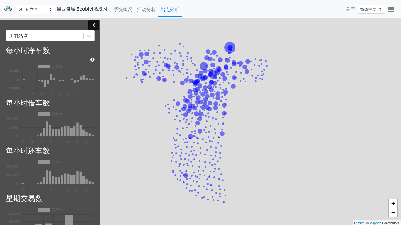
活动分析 (146, 9)
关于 (350, 9)
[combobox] (10, 35)
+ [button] (393, 203)
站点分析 (170, 9)
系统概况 (123, 9)
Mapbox (375, 222)
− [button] (393, 212)
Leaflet (359, 222)
